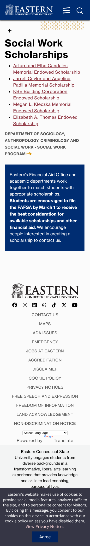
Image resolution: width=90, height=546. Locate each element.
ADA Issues (45, 332)
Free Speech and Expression (45, 396)
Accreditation (45, 360)
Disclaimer (45, 369)
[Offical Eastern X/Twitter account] (64, 305)
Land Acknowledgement (45, 414)
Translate (63, 440)
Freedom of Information (45, 405)
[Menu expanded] (66, 11)
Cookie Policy (45, 378)
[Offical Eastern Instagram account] (25, 305)
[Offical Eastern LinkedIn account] (34, 305)
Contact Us (45, 314)
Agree (45, 537)
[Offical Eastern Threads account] (44, 305)
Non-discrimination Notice (45, 423)
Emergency (45, 342)
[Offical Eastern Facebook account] (14, 305)
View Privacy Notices (45, 526)
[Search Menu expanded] (80, 11)
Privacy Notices (45, 387)
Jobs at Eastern (45, 351)
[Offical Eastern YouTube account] (75, 305)
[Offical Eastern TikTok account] (54, 305)
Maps (45, 323)
